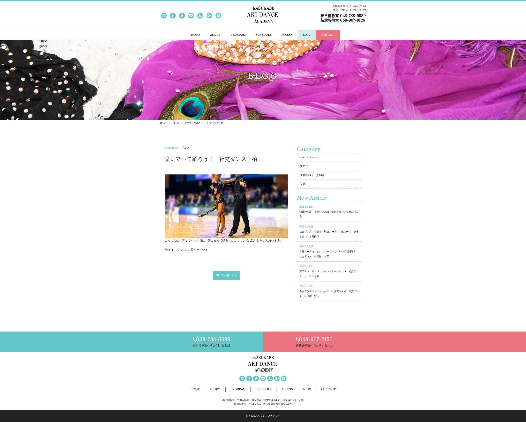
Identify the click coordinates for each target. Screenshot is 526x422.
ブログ (304, 166)
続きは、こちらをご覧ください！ (186, 249)
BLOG (176, 123)
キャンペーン (308, 157)
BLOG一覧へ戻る (226, 275)
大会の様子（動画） (313, 175)
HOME (163, 123)
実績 (303, 183)
